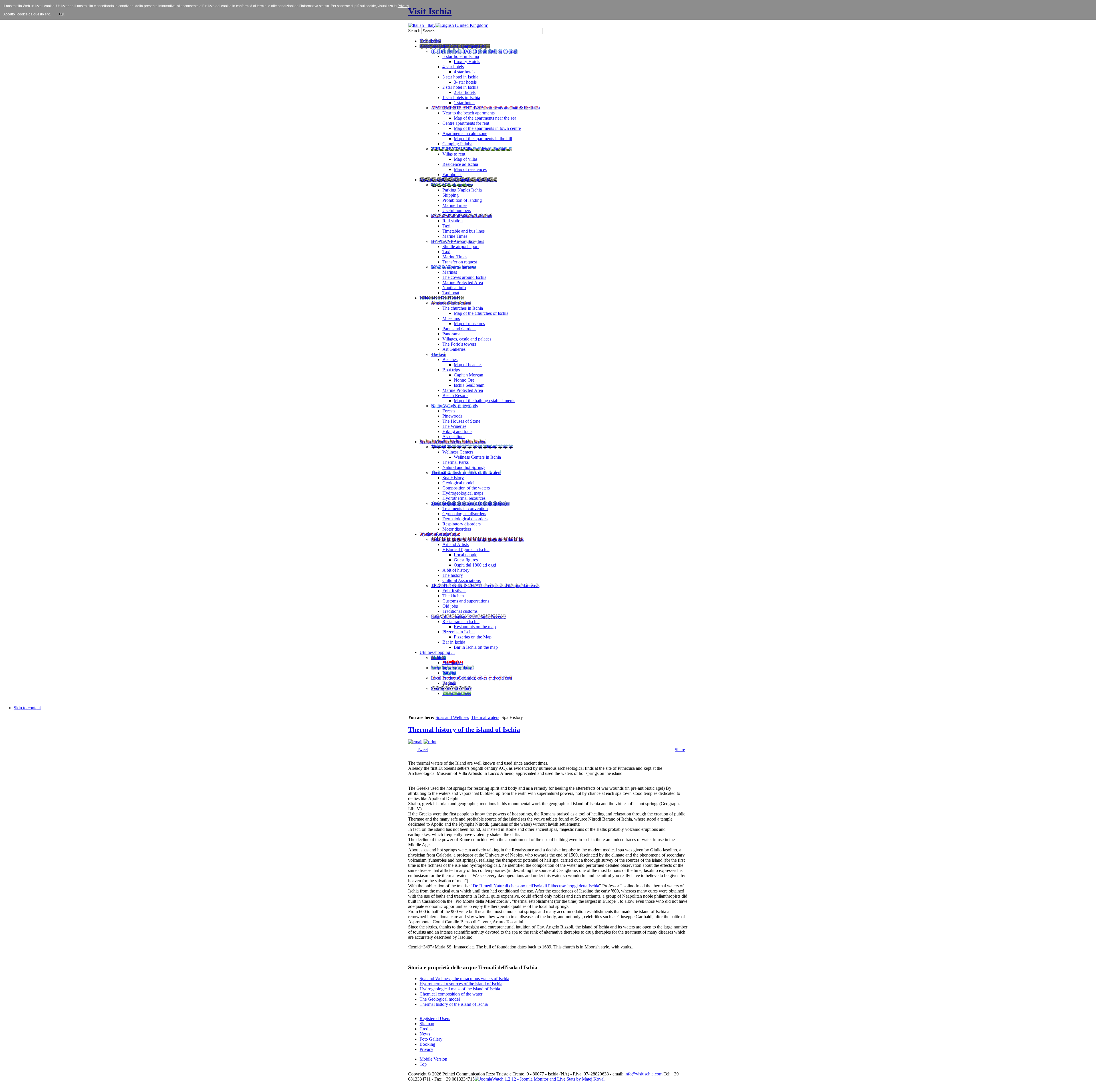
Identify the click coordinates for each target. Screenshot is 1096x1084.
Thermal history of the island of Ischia (464, 729)
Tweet (422, 749)
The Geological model (440, 999)
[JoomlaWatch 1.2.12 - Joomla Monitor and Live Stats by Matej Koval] (540, 1079)
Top (423, 1064)
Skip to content (27, 707)
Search (415, 30)
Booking (427, 1044)
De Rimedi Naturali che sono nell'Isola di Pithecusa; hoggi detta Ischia (536, 885)
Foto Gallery (431, 1039)
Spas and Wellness (452, 717)
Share (680, 749)
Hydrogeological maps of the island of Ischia (460, 988)
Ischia (553, 1073)
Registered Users (435, 1018)
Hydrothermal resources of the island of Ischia (461, 983)
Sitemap (427, 1023)
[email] (415, 741)
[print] (430, 741)
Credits (426, 1028)
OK (61, 14)
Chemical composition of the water (451, 994)
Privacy (426, 1049)
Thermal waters (485, 717)
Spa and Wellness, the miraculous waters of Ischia (464, 978)
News (425, 1033)
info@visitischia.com (643, 1073)
